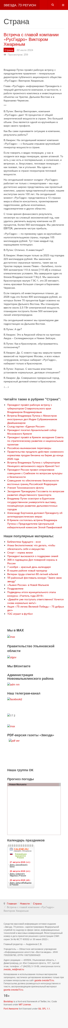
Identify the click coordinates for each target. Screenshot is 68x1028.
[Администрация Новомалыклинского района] (13, 684)
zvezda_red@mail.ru (14, 969)
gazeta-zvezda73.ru (44, 980)
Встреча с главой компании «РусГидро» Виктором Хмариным (31, 39)
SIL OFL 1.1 (44, 1008)
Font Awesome (11, 1008)
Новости (25, 903)
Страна (37, 903)
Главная (12, 903)
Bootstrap (8, 1001)
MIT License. (25, 1004)
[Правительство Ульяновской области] (11, 656)
